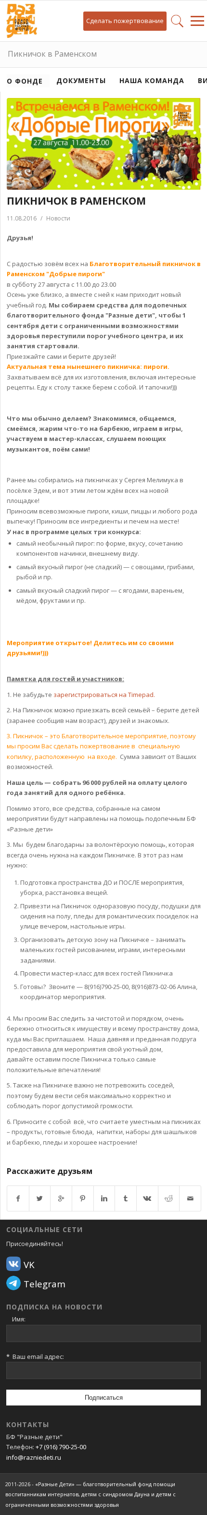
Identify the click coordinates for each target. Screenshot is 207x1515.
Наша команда (151, 80)
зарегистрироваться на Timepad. (104, 694)
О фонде (25, 81)
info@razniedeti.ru (33, 1457)
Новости (58, 218)
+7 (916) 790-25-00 (61, 1446)
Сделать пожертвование (125, 20)
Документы (81, 80)
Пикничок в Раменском (52, 54)
